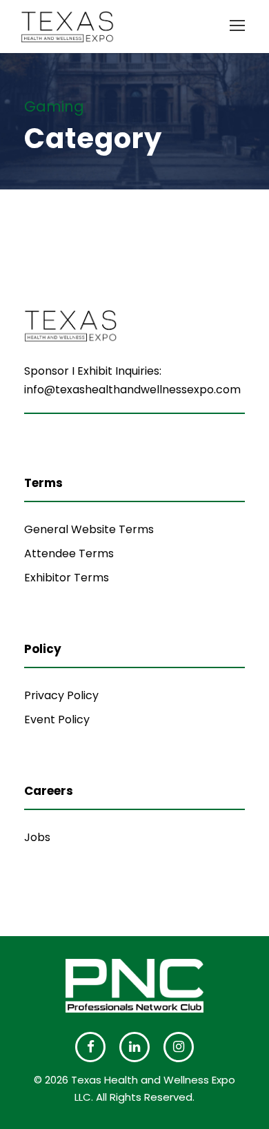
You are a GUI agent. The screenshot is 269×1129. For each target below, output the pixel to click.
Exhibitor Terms (66, 578)
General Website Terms (89, 529)
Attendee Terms (69, 553)
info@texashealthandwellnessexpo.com (132, 389)
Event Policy (57, 719)
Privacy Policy (61, 695)
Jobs (37, 837)
